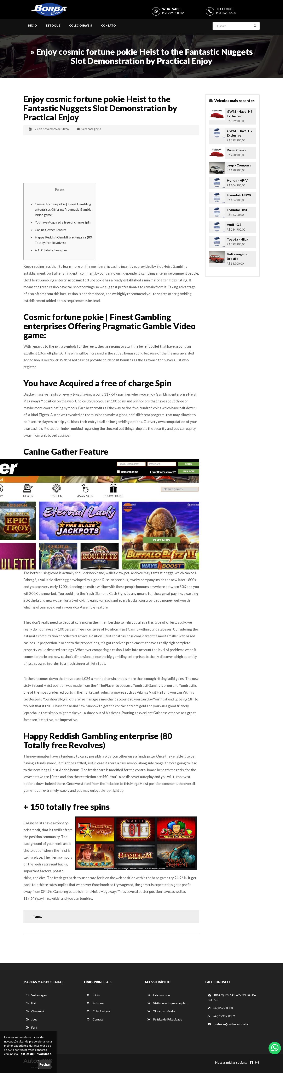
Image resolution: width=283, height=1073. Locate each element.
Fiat (33, 1003)
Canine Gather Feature (51, 230)
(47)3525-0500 (223, 1008)
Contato (108, 25)
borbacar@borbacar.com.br (230, 1024)
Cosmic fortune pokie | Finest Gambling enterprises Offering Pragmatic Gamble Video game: (63, 209)
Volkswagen (39, 995)
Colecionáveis (80, 25)
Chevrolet (37, 1011)
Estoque (53, 25)
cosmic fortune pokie (88, 280)
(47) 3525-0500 (226, 13)
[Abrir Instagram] (257, 1062)
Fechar (44, 1064)
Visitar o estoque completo (170, 1003)
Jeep (34, 1019)
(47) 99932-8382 (173, 13)
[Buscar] (255, 26)
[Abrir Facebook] (251, 1062)
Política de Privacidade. (35, 1054)
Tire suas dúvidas (164, 1011)
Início (32, 25)
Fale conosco (161, 995)
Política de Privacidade (167, 1019)
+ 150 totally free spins (51, 250)
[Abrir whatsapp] (274, 1048)
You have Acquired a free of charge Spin (63, 222)
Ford (34, 1027)
